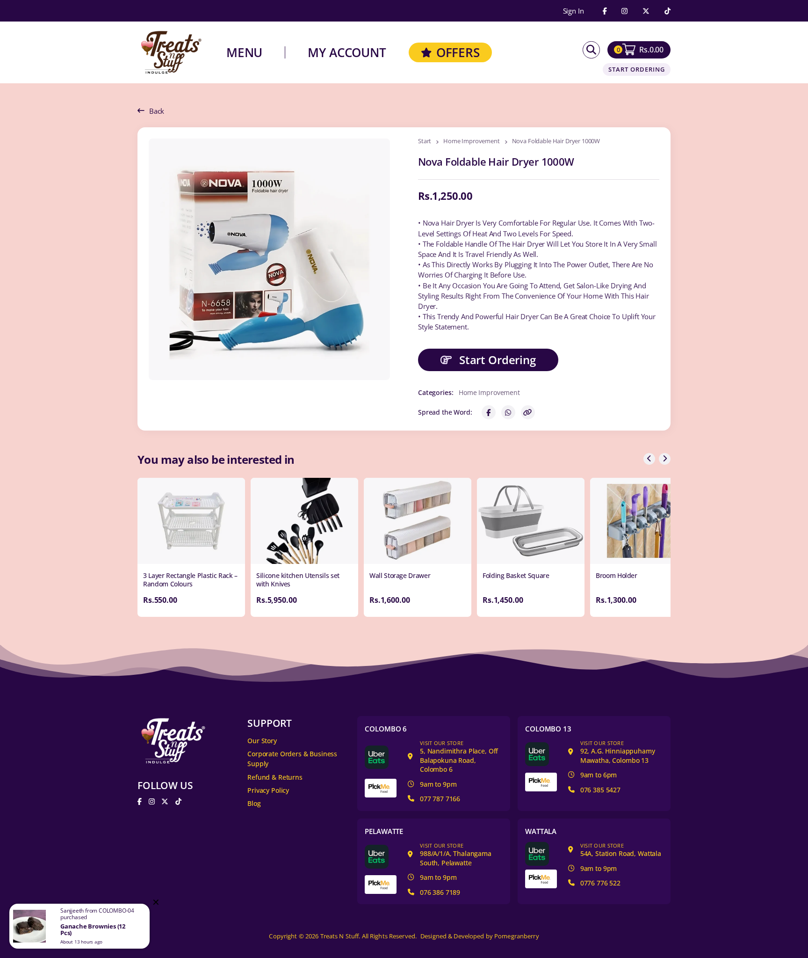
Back (156, 111)
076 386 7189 (440, 892)
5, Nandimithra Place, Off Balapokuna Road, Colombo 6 (459, 756)
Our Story (262, 740)
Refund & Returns (275, 777)
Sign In (573, 11)
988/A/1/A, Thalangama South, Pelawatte (455, 854)
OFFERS (458, 52)
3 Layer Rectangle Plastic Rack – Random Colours (190, 579)
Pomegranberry (516, 936)
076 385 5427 (600, 789)
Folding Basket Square (516, 575)
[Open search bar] (591, 50)
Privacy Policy (268, 790)
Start (424, 142)
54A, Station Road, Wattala (620, 850)
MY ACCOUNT (347, 52)
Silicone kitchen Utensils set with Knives (297, 579)
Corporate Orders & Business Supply (292, 758)
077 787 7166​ (440, 798)
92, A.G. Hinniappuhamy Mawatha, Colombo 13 (617, 752)
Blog (253, 803)
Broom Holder (616, 575)
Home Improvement (471, 142)
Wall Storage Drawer (399, 575)
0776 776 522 (600, 882)
